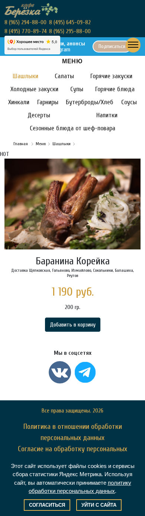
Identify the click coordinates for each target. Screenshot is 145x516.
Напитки (106, 115)
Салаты (64, 76)
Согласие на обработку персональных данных (72, 454)
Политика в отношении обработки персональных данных (72, 432)
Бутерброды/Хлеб (89, 102)
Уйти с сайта (98, 505)
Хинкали (18, 102)
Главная (21, 143)
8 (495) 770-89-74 (25, 31)
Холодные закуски (34, 89)
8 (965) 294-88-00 (25, 22)
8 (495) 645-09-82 (70, 22)
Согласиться (47, 505)
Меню (41, 143)
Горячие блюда (115, 89)
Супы (76, 89)
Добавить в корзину (73, 324)
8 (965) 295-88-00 (70, 31)
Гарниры (47, 102)
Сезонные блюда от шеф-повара (72, 128)
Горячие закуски (111, 76)
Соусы (129, 102)
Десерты (39, 115)
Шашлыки (25, 76)
